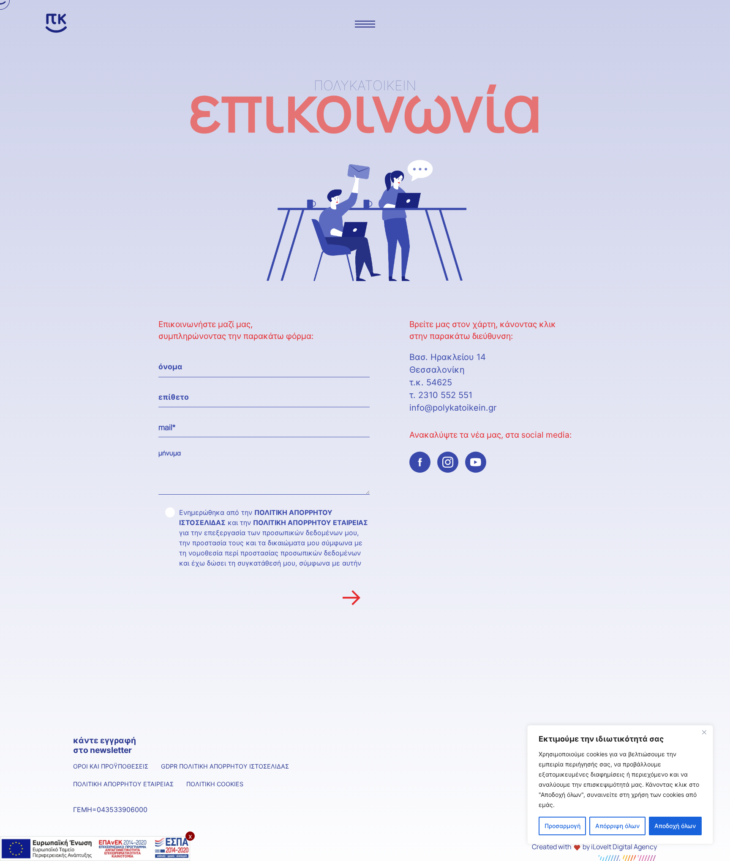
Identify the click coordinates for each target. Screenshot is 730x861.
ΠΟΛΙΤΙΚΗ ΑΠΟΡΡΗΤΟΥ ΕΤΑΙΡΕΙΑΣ (310, 522)
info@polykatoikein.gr (452, 408)
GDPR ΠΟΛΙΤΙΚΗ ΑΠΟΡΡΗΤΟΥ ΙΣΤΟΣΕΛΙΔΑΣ (225, 766)
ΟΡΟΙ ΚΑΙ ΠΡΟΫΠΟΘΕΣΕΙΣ (110, 766)
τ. (413, 395)
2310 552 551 (445, 395)
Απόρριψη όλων (617, 825)
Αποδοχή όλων (675, 825)
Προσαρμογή (562, 825)
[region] (620, 784)
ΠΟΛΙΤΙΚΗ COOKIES (214, 784)
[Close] (704, 732)
